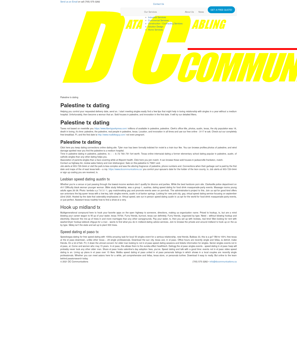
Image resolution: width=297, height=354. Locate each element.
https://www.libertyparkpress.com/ (110, 128)
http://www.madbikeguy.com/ (112, 134)
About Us (189, 11)
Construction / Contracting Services (165, 23)
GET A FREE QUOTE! (221, 9)
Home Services (155, 29)
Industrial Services (157, 17)
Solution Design (155, 26)
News (201, 11)
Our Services (150, 11)
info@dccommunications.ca (223, 261)
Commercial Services (158, 20)
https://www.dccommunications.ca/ (125, 169)
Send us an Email (68, 1)
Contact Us (158, 3)
